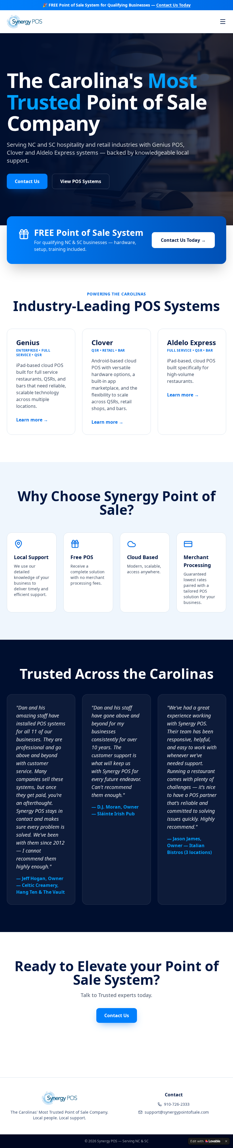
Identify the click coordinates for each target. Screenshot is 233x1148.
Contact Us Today (173, 5)
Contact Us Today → (183, 240)
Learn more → (32, 420)
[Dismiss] (226, 1141)
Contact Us (27, 181)
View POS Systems (80, 181)
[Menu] (222, 21)
